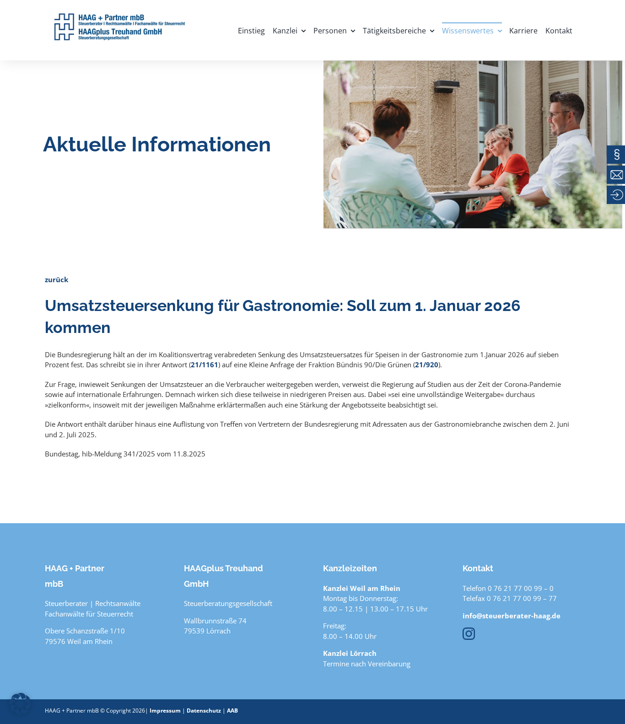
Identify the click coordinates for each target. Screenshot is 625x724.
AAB (232, 710)
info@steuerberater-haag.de (511, 615)
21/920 (426, 364)
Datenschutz (204, 710)
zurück (56, 279)
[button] (20, 704)
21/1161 (204, 364)
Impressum (165, 710)
